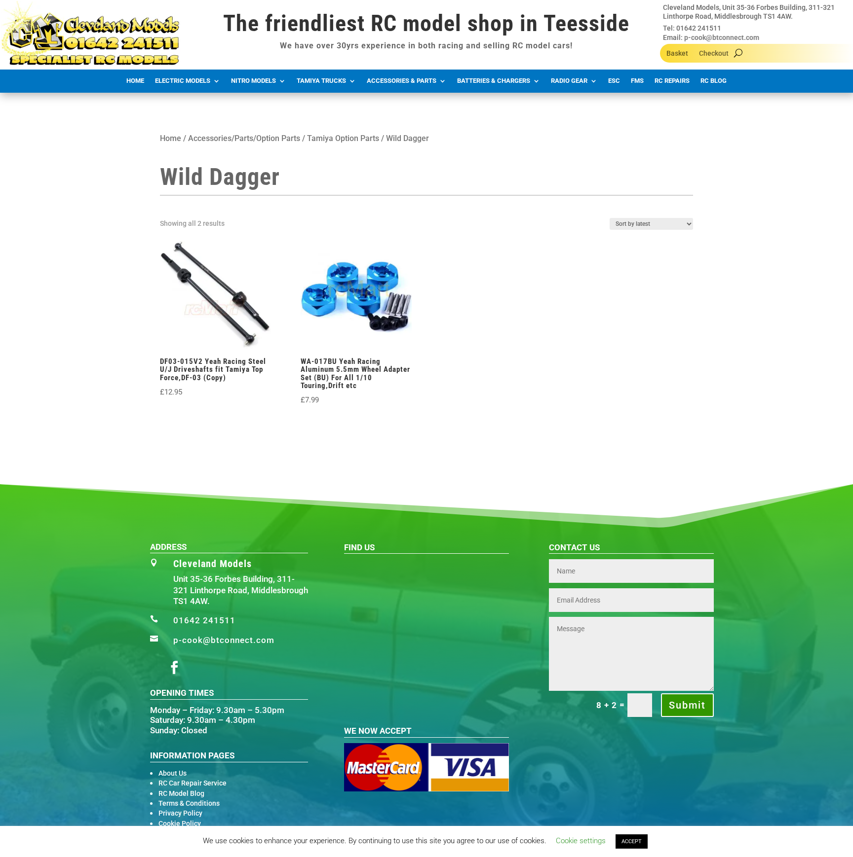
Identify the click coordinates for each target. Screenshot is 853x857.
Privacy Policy (180, 813)
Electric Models (182, 80)
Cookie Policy (179, 823)
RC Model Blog (181, 793)
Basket (677, 53)
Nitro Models (253, 80)
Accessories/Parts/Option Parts (244, 138)
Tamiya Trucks (321, 80)
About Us (172, 773)
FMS (637, 80)
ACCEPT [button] (631, 841)
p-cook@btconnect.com (721, 37)
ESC (614, 80)
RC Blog (713, 80)
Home (135, 80)
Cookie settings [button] (581, 840)
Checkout (714, 53)
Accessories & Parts (401, 80)
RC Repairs (672, 80)
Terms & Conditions (189, 803)
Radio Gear (569, 80)
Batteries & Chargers (493, 80)
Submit (687, 705)
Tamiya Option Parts (343, 138)
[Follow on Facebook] (174, 667)
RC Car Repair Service (192, 783)
